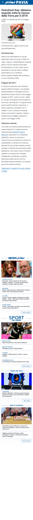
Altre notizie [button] (26, 312)
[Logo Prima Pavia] (16, 2)
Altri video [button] (27, 401)
